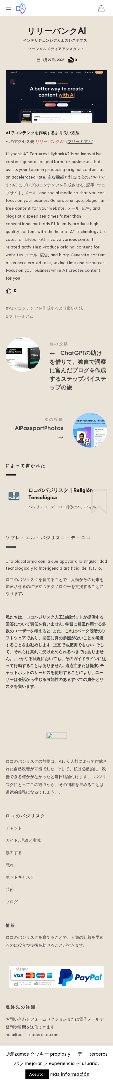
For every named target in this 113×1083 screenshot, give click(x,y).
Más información (69, 1074)
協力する (14, 852)
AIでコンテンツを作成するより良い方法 (46, 308)
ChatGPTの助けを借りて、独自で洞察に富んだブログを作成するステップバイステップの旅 (56, 367)
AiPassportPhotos (56, 430)
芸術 (10, 889)
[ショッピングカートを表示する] (101, 8)
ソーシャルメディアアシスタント (56, 48)
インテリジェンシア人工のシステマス (55, 40)
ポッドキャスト (20, 877)
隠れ (10, 865)
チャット (14, 828)
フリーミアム (21, 316)
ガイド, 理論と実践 (23, 840)
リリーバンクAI (50, 141)
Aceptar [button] (37, 1074)
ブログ (12, 901)
